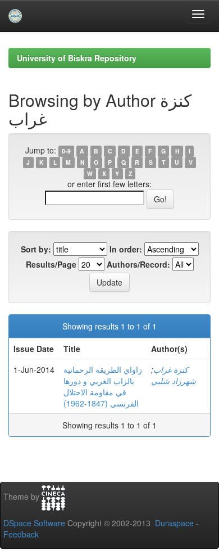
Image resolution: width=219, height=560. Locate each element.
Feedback (21, 534)
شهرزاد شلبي (173, 380)
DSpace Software (34, 523)
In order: (126, 249)
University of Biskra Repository (76, 58)
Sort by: (36, 249)
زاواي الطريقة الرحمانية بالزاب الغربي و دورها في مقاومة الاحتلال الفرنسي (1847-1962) (102, 386)
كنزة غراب (170, 369)
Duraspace (174, 523)
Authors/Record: (138, 264)
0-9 (66, 151)
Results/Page (51, 264)
